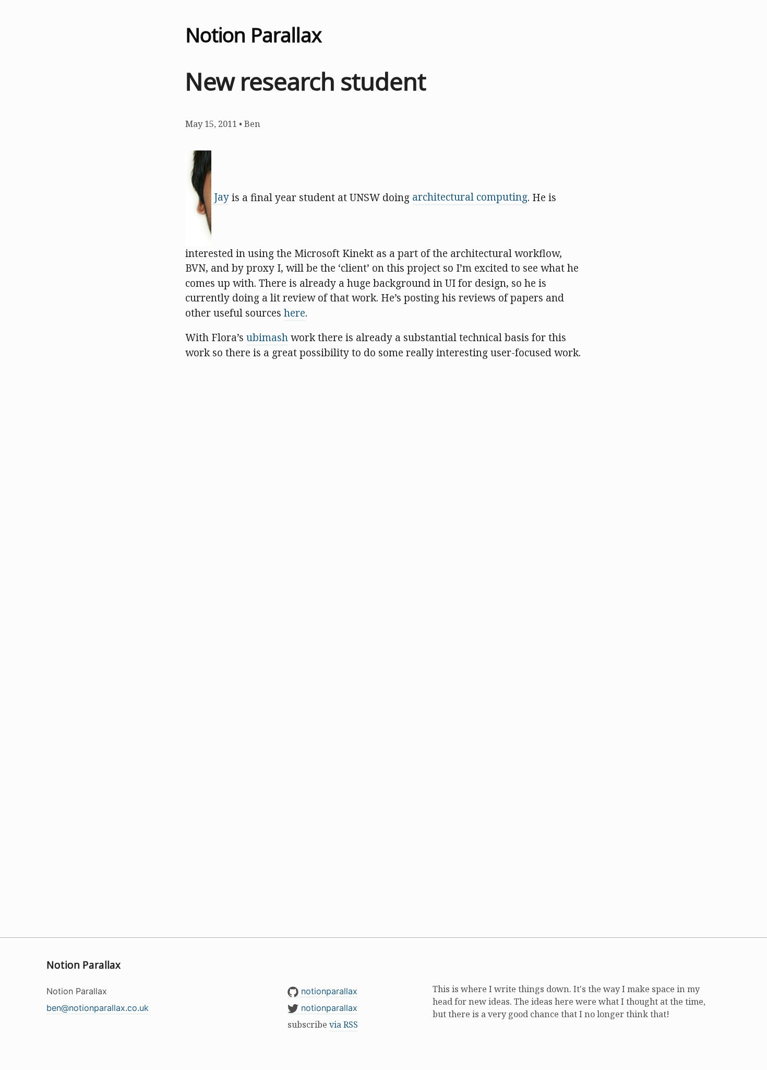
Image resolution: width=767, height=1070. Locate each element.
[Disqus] (383, 510)
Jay (220, 197)
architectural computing (470, 197)
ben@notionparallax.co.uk (97, 1008)
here (294, 313)
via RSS (343, 1024)
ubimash (267, 337)
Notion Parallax (253, 34)
